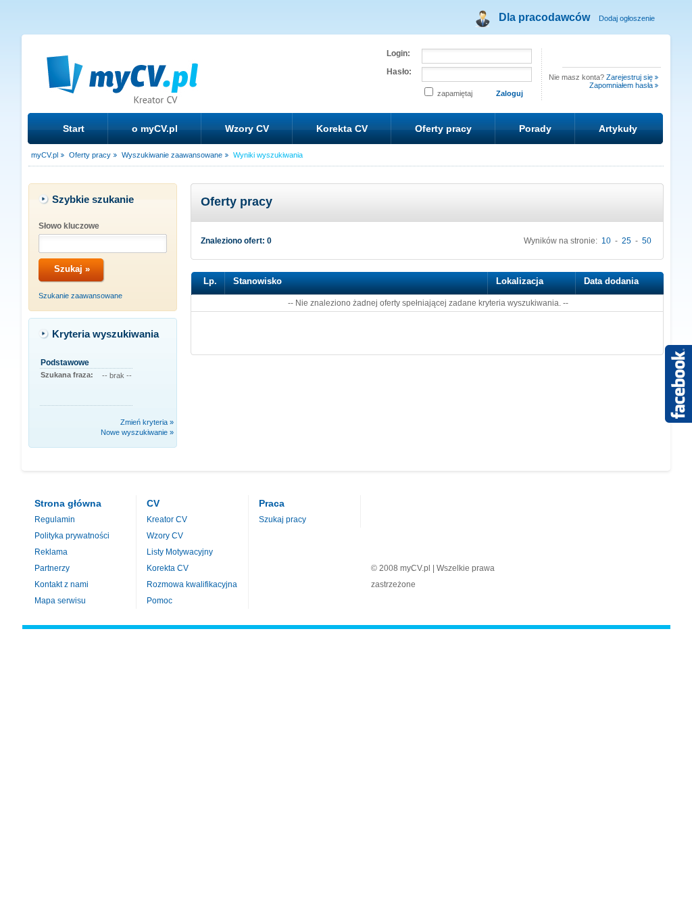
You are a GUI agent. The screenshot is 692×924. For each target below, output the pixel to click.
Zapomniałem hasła (621, 85)
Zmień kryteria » (147, 422)
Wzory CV (247, 128)
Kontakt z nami (61, 584)
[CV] (123, 96)
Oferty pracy (443, 128)
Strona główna (67, 503)
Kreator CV (167, 519)
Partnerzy (52, 568)
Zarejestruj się (629, 77)
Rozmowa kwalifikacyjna (192, 584)
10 (606, 241)
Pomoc (159, 600)
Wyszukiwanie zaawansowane (172, 155)
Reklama (51, 552)
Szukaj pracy (282, 519)
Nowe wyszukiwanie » (137, 432)
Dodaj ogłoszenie (627, 18)
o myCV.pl (155, 128)
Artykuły (618, 128)
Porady (535, 128)
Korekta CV (342, 128)
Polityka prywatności (71, 535)
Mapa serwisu (60, 600)
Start (73, 128)
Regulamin (54, 519)
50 (646, 241)
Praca (272, 503)
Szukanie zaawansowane (80, 296)
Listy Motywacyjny (180, 552)
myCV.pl (44, 155)
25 (626, 241)
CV (153, 503)
